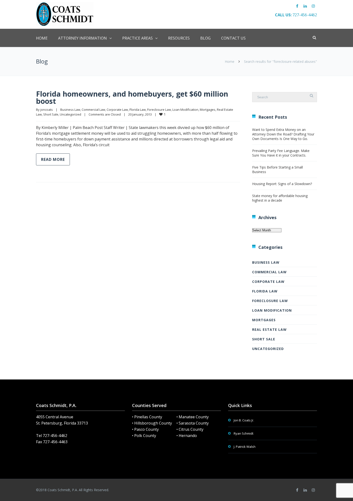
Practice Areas (137, 38)
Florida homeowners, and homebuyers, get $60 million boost (132, 97)
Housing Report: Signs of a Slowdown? (282, 183)
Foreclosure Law (159, 109)
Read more (53, 159)
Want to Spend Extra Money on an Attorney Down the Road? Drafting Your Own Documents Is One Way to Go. (283, 134)
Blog (205, 38)
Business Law (70, 109)
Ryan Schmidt (243, 433)
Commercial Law (93, 109)
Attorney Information (82, 38)
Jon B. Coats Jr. (244, 420)
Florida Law (137, 109)
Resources (179, 38)
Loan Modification (185, 109)
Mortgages (207, 109)
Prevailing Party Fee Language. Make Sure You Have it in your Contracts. (281, 152)
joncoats (46, 109)
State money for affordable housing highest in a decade (280, 198)
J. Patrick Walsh (245, 446)
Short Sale (50, 114)
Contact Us (233, 38)
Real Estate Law (269, 329)
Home (42, 38)
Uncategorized (70, 114)
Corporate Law (117, 109)
